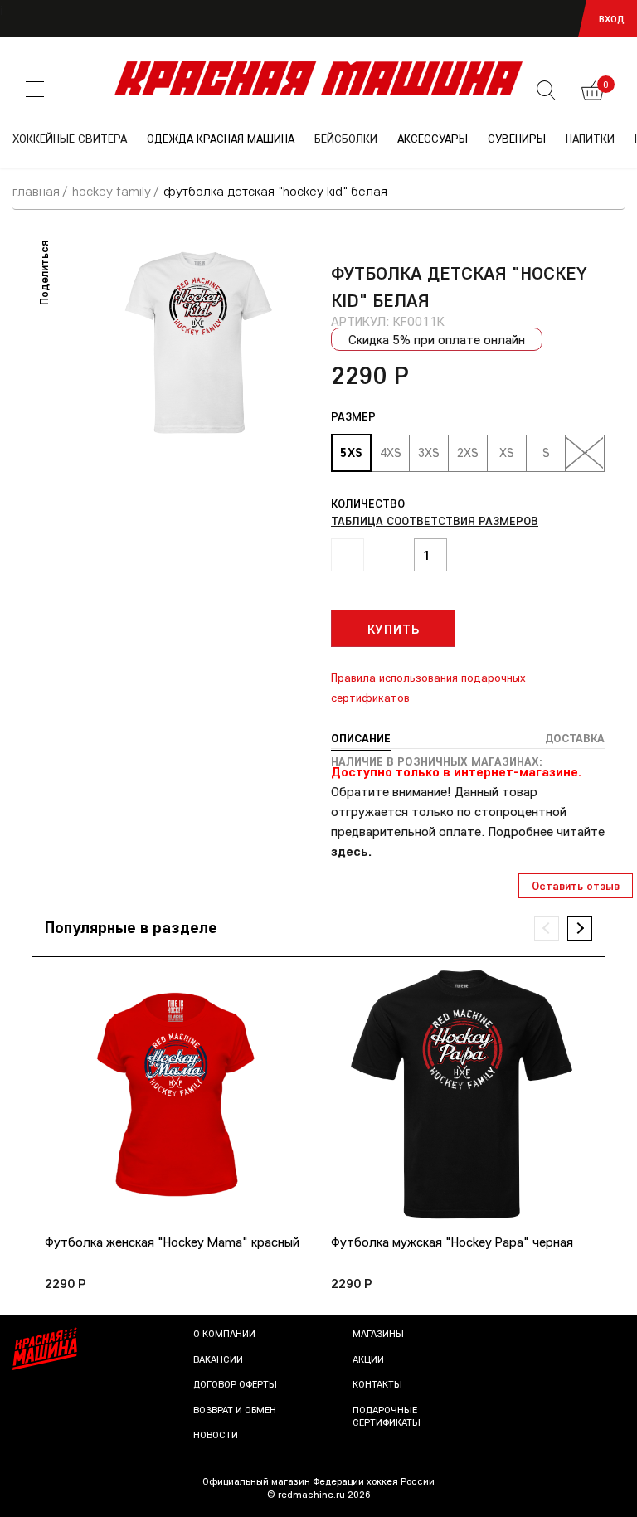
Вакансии (218, 1359)
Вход (612, 18)
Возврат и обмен (234, 1409)
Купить (393, 628)
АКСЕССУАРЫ (432, 138)
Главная (36, 190)
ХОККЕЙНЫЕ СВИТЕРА (69, 138)
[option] (198, 342)
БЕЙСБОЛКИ (345, 138)
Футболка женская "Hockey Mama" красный (172, 1242)
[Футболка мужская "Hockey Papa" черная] (461, 1094)
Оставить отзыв (576, 885)
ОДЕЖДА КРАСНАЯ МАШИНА (220, 138)
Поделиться (43, 273)
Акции (368, 1359)
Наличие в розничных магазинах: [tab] (436, 761)
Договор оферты (235, 1384)
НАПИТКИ (590, 138)
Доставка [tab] (575, 738)
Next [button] (579, 928)
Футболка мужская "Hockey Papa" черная (452, 1242)
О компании (224, 1333)
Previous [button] (546, 928)
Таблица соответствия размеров (434, 520)
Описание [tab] (361, 738)
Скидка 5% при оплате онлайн (436, 339)
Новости (215, 1434)
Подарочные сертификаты (387, 1416)
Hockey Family (111, 190)
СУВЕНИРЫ (517, 138)
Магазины (378, 1333)
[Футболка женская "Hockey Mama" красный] (175, 1094)
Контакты (377, 1384)
